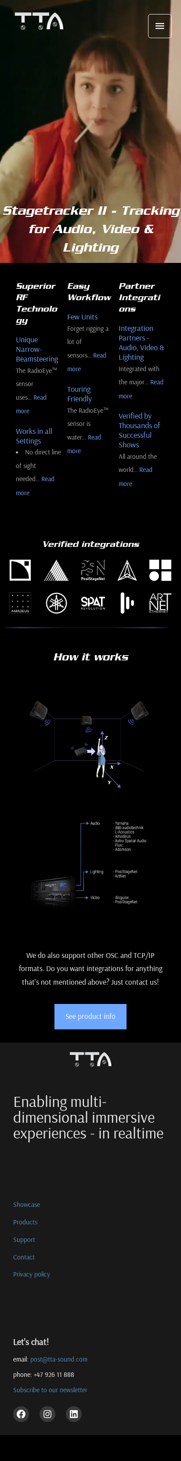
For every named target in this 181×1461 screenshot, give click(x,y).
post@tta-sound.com (58, 1359)
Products (25, 1221)
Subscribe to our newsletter (50, 1390)
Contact (24, 1256)
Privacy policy (31, 1274)
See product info (90, 1016)
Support (24, 1239)
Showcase (26, 1204)
